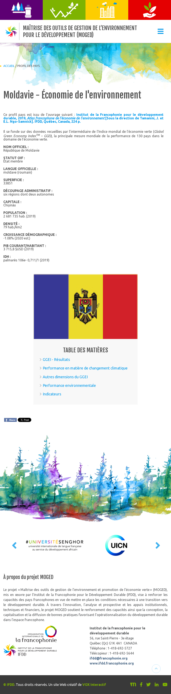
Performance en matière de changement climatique (85, 368)
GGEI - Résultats (56, 359)
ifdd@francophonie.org (109, 658)
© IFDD (8, 684)
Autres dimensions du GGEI (65, 377)
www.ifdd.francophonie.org (112, 663)
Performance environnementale (69, 385)
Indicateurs (52, 394)
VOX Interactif (94, 684)
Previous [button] (14, 545)
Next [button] (157, 545)
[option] (55, 545)
